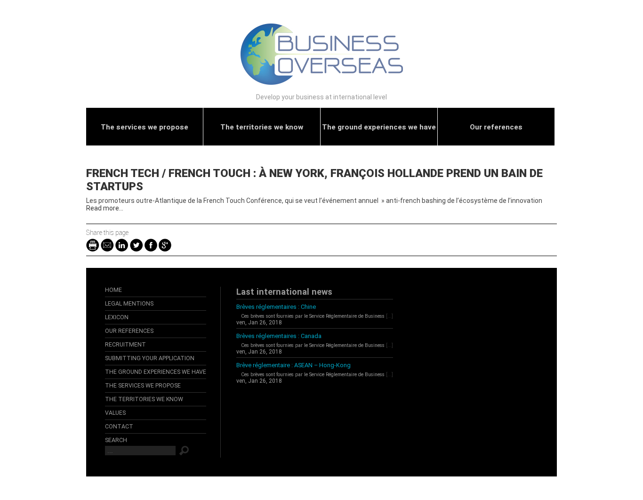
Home (113, 290)
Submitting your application (149, 358)
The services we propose (144, 127)
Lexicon (117, 317)
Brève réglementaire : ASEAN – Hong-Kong (293, 365)
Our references (496, 127)
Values (115, 413)
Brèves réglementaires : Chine (276, 306)
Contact (119, 426)
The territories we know (261, 127)
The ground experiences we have (379, 127)
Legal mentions (129, 303)
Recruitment (125, 344)
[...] (389, 316)
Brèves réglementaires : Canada (279, 335)
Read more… (104, 208)
